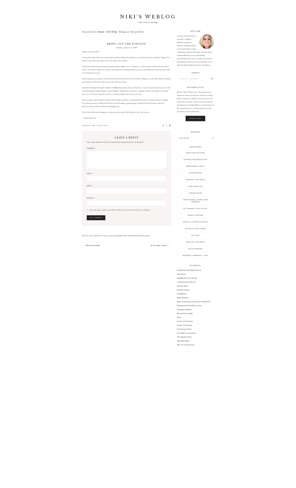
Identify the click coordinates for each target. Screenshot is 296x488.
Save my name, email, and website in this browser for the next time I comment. (120, 210)
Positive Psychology (185, 321)
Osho (179, 317)
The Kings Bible (183, 341)
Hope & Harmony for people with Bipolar (193, 302)
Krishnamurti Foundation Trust (189, 306)
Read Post (195, 118)
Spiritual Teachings (195, 242)
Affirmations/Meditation (195, 160)
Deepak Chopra (183, 290)
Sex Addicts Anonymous (186, 333)
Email (90, 186)
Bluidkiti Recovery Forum (187, 278)
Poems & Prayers (195, 215)
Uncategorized (195, 249)
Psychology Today (184, 329)
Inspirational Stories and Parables (195, 201)
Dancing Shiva (182, 286)
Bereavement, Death (195, 166)
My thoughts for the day (195, 209)
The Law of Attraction (185, 345)
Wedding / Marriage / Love (195, 255)
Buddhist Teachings (195, 180)
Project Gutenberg (184, 325)
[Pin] (169, 125)
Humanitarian (195, 193)
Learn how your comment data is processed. (132, 236)
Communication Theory (186, 282)
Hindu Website (183, 298)
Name (90, 173)
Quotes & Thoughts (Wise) (195, 222)
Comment (91, 148)
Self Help (104, 125)
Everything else (195, 186)
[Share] (162, 125)
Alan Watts (181, 274)
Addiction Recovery (195, 153)
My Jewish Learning (185, 313)
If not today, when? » (160, 245)
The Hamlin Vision (184, 337)
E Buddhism (181, 294)
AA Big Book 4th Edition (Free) (189, 270)
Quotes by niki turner (195, 229)
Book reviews (195, 173)
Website (90, 198)
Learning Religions (184, 310)
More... (208, 65)
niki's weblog (148, 17)
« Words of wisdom (92, 245)
